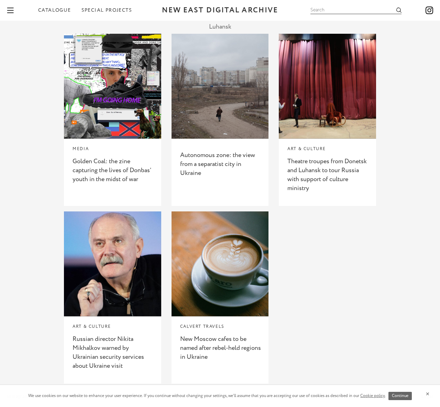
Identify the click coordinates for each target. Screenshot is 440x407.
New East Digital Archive (220, 10)
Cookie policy (372, 396)
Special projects (106, 10)
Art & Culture (306, 149)
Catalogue (54, 10)
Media (81, 149)
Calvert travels (202, 327)
